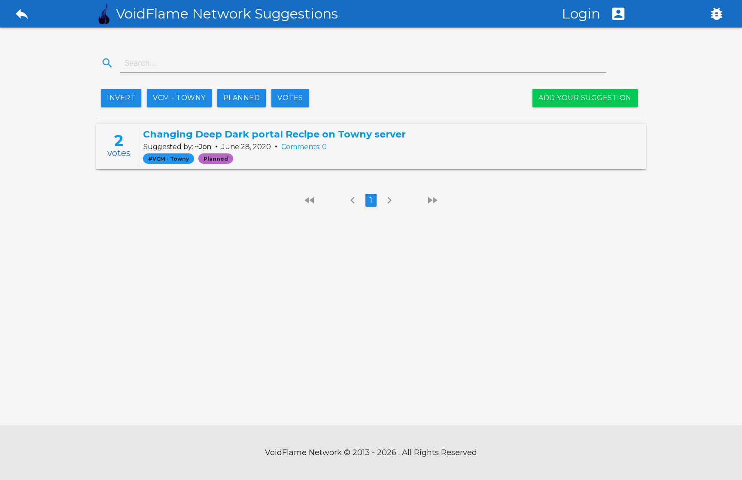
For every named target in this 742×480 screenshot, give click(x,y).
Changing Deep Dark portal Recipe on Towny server (274, 134)
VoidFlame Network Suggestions (227, 14)
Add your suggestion (585, 98)
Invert (121, 98)
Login (594, 13)
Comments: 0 (304, 147)
